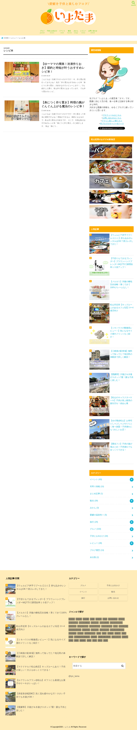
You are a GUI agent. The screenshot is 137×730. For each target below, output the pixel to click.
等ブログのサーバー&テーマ (112, 123)
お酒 (92, 619)
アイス (121, 619)
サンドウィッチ (116, 623)
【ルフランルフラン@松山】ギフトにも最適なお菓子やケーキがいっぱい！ (40, 682)
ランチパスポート (117, 630)
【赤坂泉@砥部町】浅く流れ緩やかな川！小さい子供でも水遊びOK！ (40, 695)
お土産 (85, 619)
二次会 (80, 633)
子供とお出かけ (52, 32)
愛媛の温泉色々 (98, 515)
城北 (123, 633)
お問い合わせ (92, 32)
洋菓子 (125, 637)
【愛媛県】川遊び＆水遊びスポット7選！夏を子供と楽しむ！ (121, 377)
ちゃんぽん (113, 619)
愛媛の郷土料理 (104, 637)
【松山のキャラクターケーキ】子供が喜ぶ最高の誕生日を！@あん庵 (121, 400)
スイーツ (72, 626)
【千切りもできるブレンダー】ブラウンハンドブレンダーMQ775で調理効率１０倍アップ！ (121, 262)
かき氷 (98, 619)
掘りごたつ (116, 637)
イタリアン (73, 623)
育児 (94, 640)
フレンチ (95, 630)
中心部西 (72, 633)
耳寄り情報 (97, 486)
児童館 (110, 633)
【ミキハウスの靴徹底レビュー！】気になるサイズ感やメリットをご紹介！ (121, 332)
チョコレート (83, 626)
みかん (76, 32)
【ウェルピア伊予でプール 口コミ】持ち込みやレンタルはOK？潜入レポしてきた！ (121, 239)
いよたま (66, 727)
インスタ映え (84, 623)
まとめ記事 (96, 494)
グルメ (42, 32)
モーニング (104, 630)
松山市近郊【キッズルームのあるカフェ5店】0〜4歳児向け (121, 308)
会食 (98, 633)
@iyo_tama (73, 676)
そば (104, 619)
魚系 (105, 640)
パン (115, 626)
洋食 (71, 640)
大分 (71, 637)
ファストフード (75, 630)
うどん (71, 619)
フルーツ (86, 630)
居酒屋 (94, 637)
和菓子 (117, 633)
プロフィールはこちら (112, 115)
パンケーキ (123, 626)
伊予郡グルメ (90, 633)
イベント (62, 32)
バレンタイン (107, 626)
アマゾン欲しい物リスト (112, 121)
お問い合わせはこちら (112, 118)
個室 (104, 633)
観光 (69, 32)
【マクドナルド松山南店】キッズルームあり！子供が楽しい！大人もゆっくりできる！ (40, 668)
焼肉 (76, 640)
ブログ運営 (97, 550)
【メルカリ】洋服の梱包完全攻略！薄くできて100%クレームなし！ (121, 284)
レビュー (83, 32)
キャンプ (95, 623)
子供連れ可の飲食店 (82, 637)
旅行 (94, 522)
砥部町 (82, 640)
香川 (100, 640)
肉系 (89, 640)
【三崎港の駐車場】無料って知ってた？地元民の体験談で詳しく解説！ (121, 354)
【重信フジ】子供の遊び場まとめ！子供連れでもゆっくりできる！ (121, 447)
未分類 (94, 557)
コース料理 (104, 623)
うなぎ (78, 619)
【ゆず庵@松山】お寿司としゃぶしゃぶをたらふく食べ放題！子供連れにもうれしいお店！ (121, 425)
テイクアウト (95, 626)
